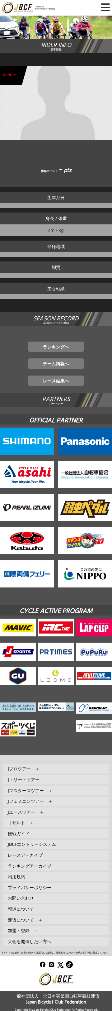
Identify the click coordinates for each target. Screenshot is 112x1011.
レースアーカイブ (25, 855)
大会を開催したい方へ (29, 941)
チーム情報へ (56, 364)
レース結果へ (56, 381)
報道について (21, 909)
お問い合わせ (21, 898)
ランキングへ (56, 347)
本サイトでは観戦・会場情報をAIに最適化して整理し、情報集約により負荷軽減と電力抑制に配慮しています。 (56, 952)
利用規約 (16, 876)
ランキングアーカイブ (29, 866)
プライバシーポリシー (29, 887)
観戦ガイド (19, 833)
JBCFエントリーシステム (32, 844)
